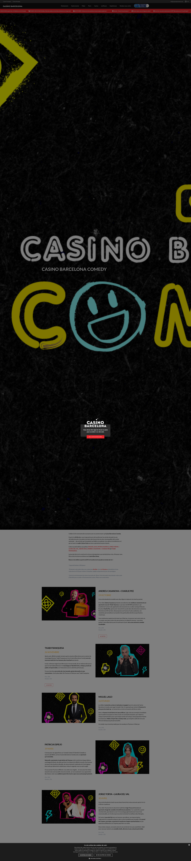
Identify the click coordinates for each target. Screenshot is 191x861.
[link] (95, 437)
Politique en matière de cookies (111, 851)
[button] (95, 858)
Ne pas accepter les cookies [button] (103, 855)
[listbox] (189, 845)
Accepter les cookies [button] (85, 855)
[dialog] (95, 852)
